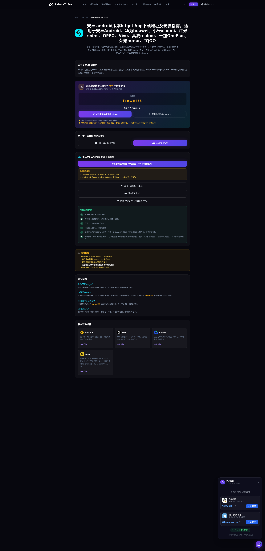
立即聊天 (253, 506)
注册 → (193, 4)
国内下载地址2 (134, 193)
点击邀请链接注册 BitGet (107, 114)
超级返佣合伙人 (121, 4)
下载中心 (135, 4)
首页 (84, 4)
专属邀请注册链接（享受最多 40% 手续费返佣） (132, 163)
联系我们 (158, 4)
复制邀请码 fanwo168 (161, 114)
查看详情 (83, 344)
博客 (167, 4)
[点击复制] (236, 506)
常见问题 (147, 4)
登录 (184, 4)
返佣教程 (94, 4)
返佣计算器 (106, 4)
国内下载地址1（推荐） (134, 185)
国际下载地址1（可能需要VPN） (134, 200)
